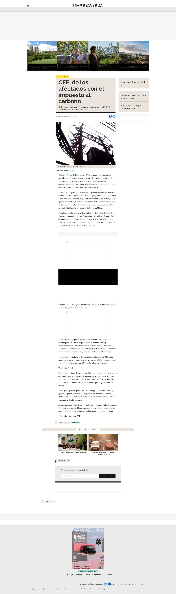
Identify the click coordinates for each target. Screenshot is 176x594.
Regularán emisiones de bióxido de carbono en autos (103, 453)
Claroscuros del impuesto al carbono (72, 453)
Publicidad (108, 575)
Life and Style (55, 589)
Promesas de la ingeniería (88, 571)
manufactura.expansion (109, 584)
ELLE (83, 589)
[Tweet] (114, 116)
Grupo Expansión (104, 589)
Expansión (35, 589)
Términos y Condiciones (93, 575)
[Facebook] (110, 116)
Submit (107, 476)
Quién (44, 589)
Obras (92, 589)
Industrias (62, 77)
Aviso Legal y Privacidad (74, 575)
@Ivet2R (73, 170)
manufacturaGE (105, 584)
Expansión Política (70, 589)
